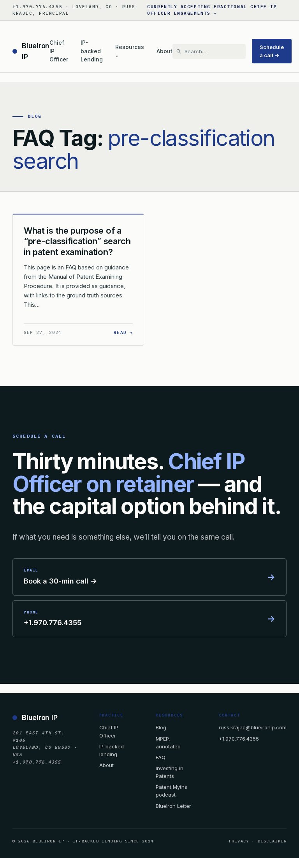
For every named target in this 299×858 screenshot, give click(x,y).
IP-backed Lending (92, 51)
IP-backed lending (111, 750)
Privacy (239, 841)
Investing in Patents (169, 772)
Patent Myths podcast (171, 791)
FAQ (160, 757)
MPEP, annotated (168, 743)
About (164, 51)
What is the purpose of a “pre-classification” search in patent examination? (77, 241)
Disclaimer (272, 841)
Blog (161, 727)
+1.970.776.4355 (239, 739)
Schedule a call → (272, 51)
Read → (123, 332)
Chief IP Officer (58, 51)
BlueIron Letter (173, 806)
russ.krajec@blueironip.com (253, 727)
